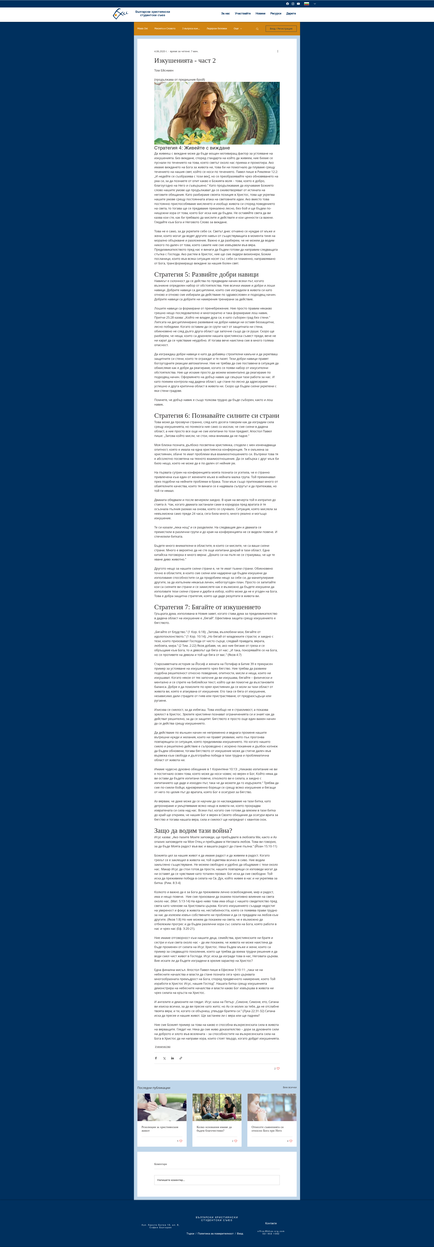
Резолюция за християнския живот (160, 1128)
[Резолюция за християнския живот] (161, 1107)
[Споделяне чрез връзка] (180, 1058)
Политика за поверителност (216, 1233)
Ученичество (162, 1046)
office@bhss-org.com (271, 1231)
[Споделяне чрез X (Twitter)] (164, 1058)
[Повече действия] (278, 51)
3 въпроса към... (191, 28)
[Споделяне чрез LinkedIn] (172, 1058)
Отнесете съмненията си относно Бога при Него (268, 1128)
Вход (240, 1233)
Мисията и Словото (164, 28)
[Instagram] (293, 3)
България (165, 1227)
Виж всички (290, 1087)
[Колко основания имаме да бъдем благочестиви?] (217, 1107)
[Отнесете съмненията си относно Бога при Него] (272, 1107)
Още (236, 28)
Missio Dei (142, 28)
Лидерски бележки (217, 28)
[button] (257, 28)
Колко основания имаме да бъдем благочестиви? (214, 1128)
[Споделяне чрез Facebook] (155, 1058)
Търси (190, 1233)
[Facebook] (287, 3)
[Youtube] (298, 3)
